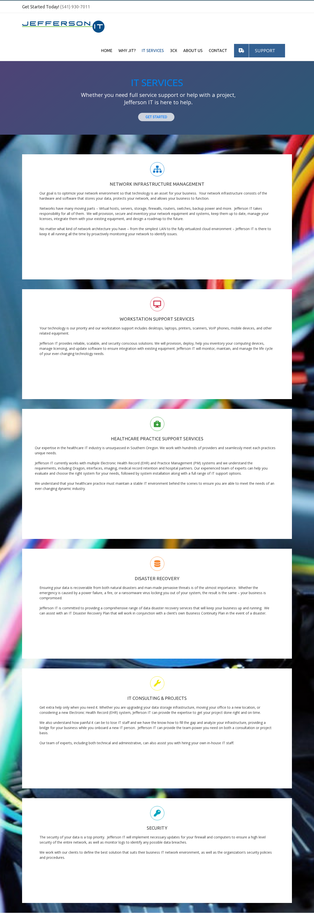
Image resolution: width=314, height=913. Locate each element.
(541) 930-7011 (75, 6)
